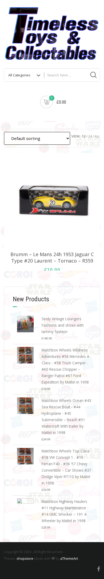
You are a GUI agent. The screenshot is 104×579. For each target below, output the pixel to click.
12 (84, 136)
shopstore (25, 558)
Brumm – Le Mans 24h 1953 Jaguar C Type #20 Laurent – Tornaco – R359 (52, 257)
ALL (97, 136)
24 (90, 136)
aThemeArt (69, 558)
